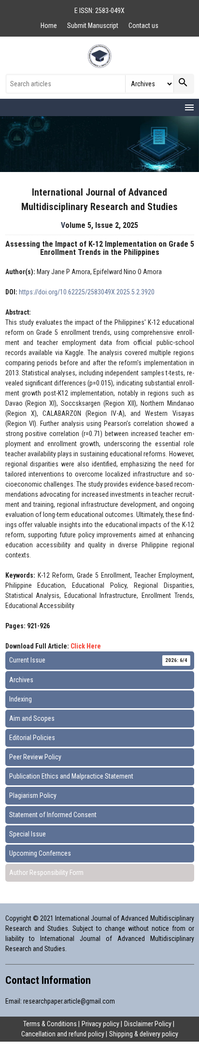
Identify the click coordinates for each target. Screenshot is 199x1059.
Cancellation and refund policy (62, 1034)
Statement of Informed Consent (53, 815)
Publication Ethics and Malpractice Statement (71, 776)
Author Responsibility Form (46, 872)
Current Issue (98, 660)
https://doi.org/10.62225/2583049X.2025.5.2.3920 (87, 292)
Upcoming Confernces (40, 853)
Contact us (143, 25)
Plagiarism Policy (33, 795)
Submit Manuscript (93, 25)
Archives (21, 680)
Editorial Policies (32, 737)
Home (49, 25)
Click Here (86, 646)
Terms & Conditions (50, 1024)
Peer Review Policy (35, 757)
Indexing (20, 699)
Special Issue (27, 834)
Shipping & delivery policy (143, 1034)
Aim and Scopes (32, 718)
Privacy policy (100, 1024)
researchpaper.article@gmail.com (69, 1001)
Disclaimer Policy (147, 1024)
